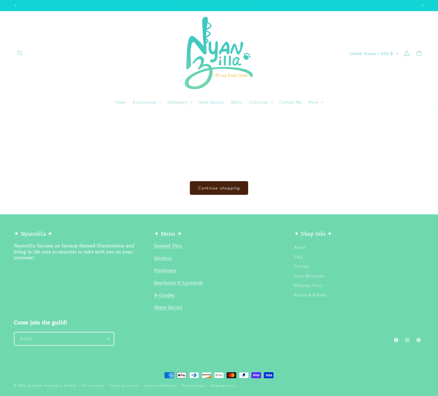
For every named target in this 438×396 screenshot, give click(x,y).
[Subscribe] (108, 339)
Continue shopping (219, 188)
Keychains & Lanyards (178, 283)
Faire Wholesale (309, 275)
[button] (20, 53)
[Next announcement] (422, 5)
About (300, 247)
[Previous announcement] (15, 5)
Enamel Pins (168, 246)
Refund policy (193, 385)
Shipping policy (222, 385)
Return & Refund (310, 294)
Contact (301, 266)
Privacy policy (93, 385)
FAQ (298, 256)
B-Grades (164, 295)
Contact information (160, 385)
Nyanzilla (35, 385)
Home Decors (168, 308)
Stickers (163, 258)
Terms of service (124, 385)
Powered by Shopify (60, 385)
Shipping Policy (308, 285)
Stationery (165, 271)
